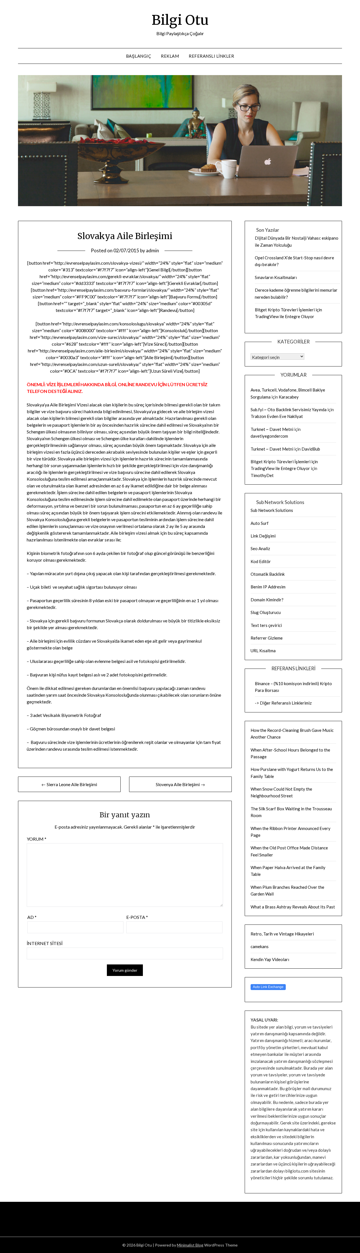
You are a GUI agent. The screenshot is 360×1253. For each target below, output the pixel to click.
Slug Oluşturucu (266, 612)
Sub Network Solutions (272, 510)
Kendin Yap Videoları (270, 959)
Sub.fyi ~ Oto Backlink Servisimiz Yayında (289, 409)
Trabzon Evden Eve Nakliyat (277, 416)
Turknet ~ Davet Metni (272, 429)
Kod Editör (261, 561)
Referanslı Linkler (211, 56)
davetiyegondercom (269, 435)
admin (152, 250)
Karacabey (289, 396)
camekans (260, 946)
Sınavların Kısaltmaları (276, 277)
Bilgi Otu (180, 20)
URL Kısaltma (263, 650)
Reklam (170, 56)
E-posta (137, 917)
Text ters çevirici (266, 625)
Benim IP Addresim (268, 586)
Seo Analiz (260, 548)
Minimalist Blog (190, 1245)
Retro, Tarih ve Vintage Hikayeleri (282, 933)
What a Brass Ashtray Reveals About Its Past (293, 906)
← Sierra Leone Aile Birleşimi (69, 784)
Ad (32, 917)
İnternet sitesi (44, 943)
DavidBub (311, 448)
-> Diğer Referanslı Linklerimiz (283, 702)
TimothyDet (262, 475)
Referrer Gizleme (267, 637)
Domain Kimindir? (267, 599)
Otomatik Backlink (268, 574)
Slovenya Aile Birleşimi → (180, 784)
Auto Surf (260, 523)
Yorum (36, 839)
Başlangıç (138, 56)
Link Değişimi (263, 535)
